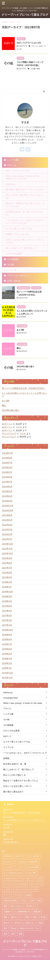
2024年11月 (7, 453)
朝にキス (7, 923)
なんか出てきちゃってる (13, 878)
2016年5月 (7, 653)
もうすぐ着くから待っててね (19, 228)
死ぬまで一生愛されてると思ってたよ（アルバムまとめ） (25, 204)
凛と (24, 900)
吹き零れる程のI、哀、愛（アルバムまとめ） (24, 213)
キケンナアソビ (36, 884)
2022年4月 (7, 524)
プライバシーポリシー (18, 275)
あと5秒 (20, 329)
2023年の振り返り (25, 366)
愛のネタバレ (16, 917)
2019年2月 (7, 582)
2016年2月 (7, 663)
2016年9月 (7, 634)
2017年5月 (7, 610)
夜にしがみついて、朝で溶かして (21, 248)
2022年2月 (7, 534)
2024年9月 (7, 458)
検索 (38, 69)
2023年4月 (7, 496)
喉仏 (19, 348)
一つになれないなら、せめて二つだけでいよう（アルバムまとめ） (25, 221)
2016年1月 (7, 668)
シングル (7, 889)
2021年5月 (7, 577)
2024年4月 (7, 467)
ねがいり (42, 46)
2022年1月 (7, 539)
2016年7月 (7, 644)
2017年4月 (7, 615)
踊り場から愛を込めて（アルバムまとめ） (25, 189)
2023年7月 (7, 481)
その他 (10, 264)
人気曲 (33, 69)
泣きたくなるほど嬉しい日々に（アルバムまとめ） (25, 241)
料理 (27, 917)
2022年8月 (7, 515)
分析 (32, 900)
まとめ (19, 49)
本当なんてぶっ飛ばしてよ (25, 923)
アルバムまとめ (20, 884)
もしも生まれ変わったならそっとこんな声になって (24, 394)
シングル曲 (12, 159)
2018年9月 (7, 596)
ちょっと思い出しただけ (13, 873)
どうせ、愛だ (31, 873)
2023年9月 (7, 477)
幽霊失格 (37, 912)
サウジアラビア (9, 433)
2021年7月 (7, 567)
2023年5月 (7, 491)
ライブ (6, 895)
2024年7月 (7, 462)
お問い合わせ (14, 280)
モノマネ (34, 889)
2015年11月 (7, 677)
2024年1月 (7, 472)
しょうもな (8, 867)
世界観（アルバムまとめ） (18, 234)
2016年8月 (7, 639)
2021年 (12, 22)
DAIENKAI (7, 856)
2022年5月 (7, 520)
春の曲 (43, 917)
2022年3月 (7, 529)
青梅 (20, 934)
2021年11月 (7, 548)
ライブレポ (11, 270)
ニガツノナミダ (20, 889)
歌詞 (5, 928)
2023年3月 (7, 501)
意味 (5, 917)
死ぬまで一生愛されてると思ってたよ (25, 928)
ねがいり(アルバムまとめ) (29, 42)
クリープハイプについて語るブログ (25, 14)
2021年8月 (7, 563)
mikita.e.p (10, 184)
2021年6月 (7, 572)
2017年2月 (7, 625)
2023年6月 (7, 486)
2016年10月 (7, 630)
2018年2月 (7, 601)
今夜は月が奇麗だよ (11, 900)
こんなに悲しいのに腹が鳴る (27, 862)
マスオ (19, 427)
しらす (18, 867)
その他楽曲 (12, 259)
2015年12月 (7, 673)
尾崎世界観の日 (24, 912)
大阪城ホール (9, 912)
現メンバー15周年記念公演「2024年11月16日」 (24, 388)
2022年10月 (7, 510)
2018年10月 (7, 591)
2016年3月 (7, 658)
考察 (13, 934)
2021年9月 (7, 558)
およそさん (8, 862)
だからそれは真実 (14, 253)
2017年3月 (7, 620)
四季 (5, 906)
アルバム (34, 46)
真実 (5, 934)
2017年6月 (7, 606)
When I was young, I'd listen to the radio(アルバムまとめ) (22, 177)
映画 (34, 917)
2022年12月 (7, 505)
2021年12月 (7, 544)
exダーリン (7, 423)
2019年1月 (7, 587)
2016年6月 (7, 649)
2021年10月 (7, 553)
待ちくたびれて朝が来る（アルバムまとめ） (24, 196)
